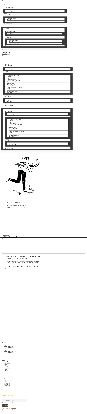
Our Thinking (8, 96)
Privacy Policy (7, 383)
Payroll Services (10, 83)
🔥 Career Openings (8, 23)
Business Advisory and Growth (13, 80)
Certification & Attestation (12, 85)
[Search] (26, 207)
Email (3, 397)
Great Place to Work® (11, 18)
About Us (7, 28)
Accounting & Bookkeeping (13, 75)
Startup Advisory (10, 92)
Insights (6, 36)
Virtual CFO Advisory (11, 79)
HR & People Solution (9, 7)
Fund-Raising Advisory (12, 91)
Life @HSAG (7, 14)
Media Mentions (10, 19)
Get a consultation (9, 105)
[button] (34, 25)
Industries (7, 139)
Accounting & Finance (9, 347)
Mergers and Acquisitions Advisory (14, 81)
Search (8, 207)
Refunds (8, 88)
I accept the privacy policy (9, 402)
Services (6, 29)
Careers (6, 147)
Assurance (9, 76)
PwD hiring (9, 11)
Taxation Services (10, 89)
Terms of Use (7, 384)
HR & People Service (9, 65)
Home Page (23, 205)
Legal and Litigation (11, 84)
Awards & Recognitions (12, 21)
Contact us (6, 365)
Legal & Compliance (8, 345)
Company (7, 110)
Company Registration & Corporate (14, 87)
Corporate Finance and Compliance (14, 78)
